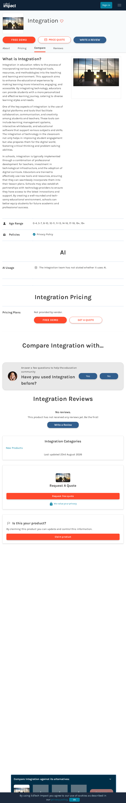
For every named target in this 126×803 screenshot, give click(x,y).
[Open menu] (119, 5)
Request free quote (63, 496)
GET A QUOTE (86, 320)
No (109, 376)
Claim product (63, 536)
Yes (88, 376)
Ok (74, 799)
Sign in (106, 5)
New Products (14, 447)
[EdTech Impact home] (9, 5)
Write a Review (63, 424)
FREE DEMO (19, 39)
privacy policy (59, 799)
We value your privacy (65, 503)
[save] (61, 21)
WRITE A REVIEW (90, 39)
